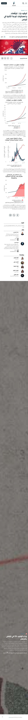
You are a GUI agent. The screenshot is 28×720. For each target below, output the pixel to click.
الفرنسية (21, 58)
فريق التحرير (17, 36)
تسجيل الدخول (4, 3)
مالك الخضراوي (22, 36)
